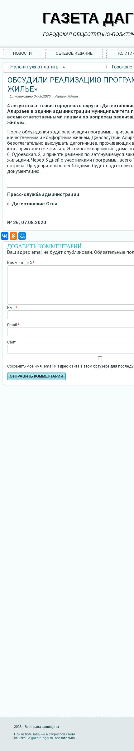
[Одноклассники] (13, 236)
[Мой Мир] (22, 236)
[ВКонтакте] (4, 236)
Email (13, 325)
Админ (73, 96)
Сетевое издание (74, 53)
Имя (12, 308)
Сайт (11, 342)
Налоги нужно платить (34, 66)
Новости (22, 53)
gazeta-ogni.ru (42, 738)
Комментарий (20, 263)
